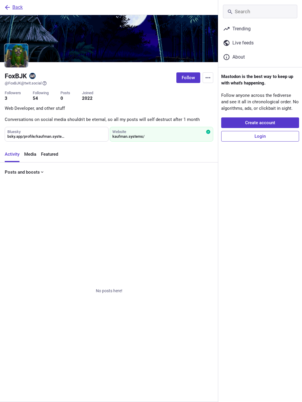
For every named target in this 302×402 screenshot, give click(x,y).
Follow (188, 77)
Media (30, 154)
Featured (49, 154)
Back (17, 7)
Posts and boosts (22, 172)
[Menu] (208, 77)
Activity (12, 154)
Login (260, 136)
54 (35, 98)
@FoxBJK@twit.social (23, 83)
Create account (260, 122)
